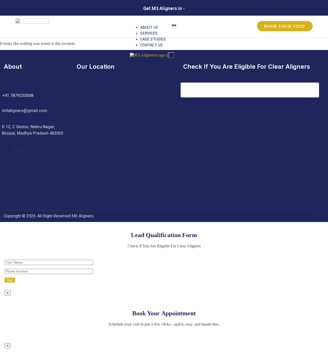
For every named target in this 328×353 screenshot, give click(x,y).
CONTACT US (151, 45)
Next (9, 280)
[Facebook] (14, 150)
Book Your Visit (284, 26)
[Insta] (17, 150)
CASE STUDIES (153, 39)
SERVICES (149, 33)
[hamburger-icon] (174, 25)
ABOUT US (149, 27)
